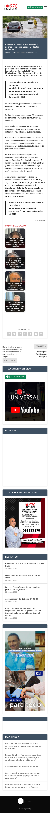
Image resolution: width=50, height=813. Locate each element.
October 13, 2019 (17, 97)
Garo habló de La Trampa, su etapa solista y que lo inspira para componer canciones (23, 746)
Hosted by (25, 809)
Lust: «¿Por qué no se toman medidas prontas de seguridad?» (22, 588)
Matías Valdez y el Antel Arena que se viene (22, 576)
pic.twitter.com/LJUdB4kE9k (22, 208)
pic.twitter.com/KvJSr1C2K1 (22, 91)
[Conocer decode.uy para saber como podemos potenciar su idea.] (25, 801)
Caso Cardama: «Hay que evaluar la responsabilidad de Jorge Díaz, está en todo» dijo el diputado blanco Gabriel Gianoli (23, 612)
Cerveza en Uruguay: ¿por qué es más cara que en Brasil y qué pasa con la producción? (23, 775)
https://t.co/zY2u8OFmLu (30, 88)
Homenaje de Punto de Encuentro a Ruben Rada (25, 564)
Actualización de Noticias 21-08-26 (21, 767)
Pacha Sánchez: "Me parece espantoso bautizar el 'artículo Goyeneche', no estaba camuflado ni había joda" (23, 757)
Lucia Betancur (20, 52)
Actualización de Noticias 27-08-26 (21, 599)
